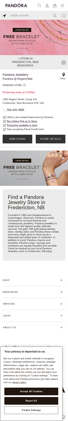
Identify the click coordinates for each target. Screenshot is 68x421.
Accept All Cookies (31, 391)
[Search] (39, 5)
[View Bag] (55, 5)
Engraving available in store (22, 125)
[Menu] (62, 5)
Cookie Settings (31, 410)
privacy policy (19, 382)
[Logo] (16, 4)
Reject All (31, 400)
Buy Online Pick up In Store (22, 121)
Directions (17, 139)
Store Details (50, 139)
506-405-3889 (15, 109)
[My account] (47, 5)
